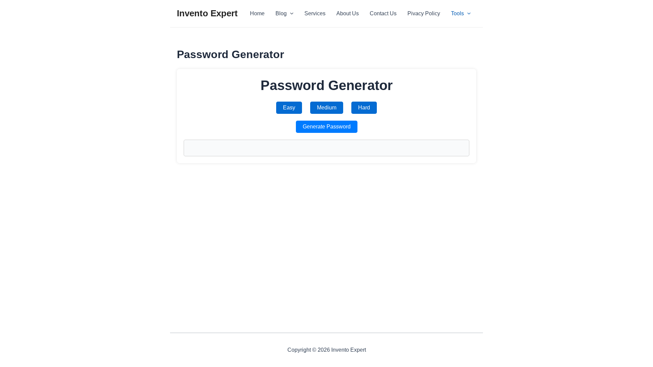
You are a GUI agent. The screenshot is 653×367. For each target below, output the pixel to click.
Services (314, 13)
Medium (326, 107)
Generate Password (327, 126)
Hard (364, 107)
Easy (289, 107)
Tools (457, 13)
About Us (347, 13)
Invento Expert (207, 13)
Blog (281, 13)
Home (257, 13)
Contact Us (383, 13)
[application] (290, 13)
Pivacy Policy (423, 13)
